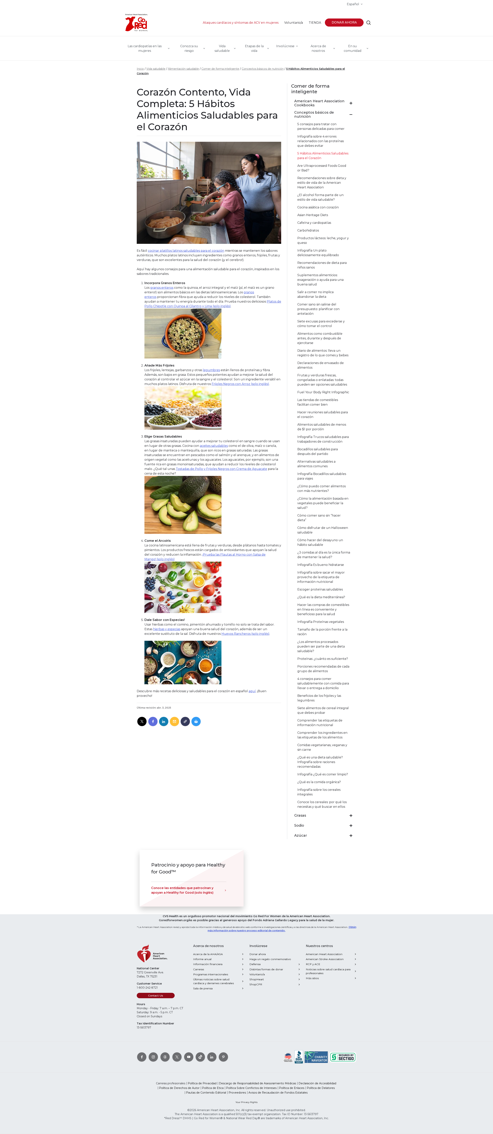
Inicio (140, 68)
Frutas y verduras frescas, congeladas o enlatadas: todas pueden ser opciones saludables (322, 379)
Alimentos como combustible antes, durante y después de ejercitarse (319, 338)
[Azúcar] (351, 835)
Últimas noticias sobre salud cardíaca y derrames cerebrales (213, 981)
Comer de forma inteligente (220, 68)
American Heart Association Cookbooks (319, 103)
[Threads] (165, 1057)
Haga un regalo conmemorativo (270, 959)
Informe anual (202, 959)
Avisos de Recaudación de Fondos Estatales (278, 1092)
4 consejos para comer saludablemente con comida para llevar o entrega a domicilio (323, 683)
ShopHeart (256, 979)
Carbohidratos (308, 230)
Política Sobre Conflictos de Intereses (251, 1088)
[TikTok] (200, 1057)
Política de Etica (213, 1088)
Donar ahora (257, 954)
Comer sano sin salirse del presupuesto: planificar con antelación (318, 309)
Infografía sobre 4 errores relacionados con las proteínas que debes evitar (320, 141)
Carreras (198, 969)
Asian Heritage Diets (312, 215)
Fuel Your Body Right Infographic (323, 392)
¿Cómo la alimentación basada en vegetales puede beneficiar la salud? (322, 503)
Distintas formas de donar (266, 969)
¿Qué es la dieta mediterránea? (321, 597)
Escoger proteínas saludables (320, 589)
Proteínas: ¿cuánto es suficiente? (322, 659)
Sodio (299, 826)
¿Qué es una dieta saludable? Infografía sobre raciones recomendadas (320, 762)
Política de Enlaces (291, 1088)
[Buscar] (368, 22)
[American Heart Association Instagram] (153, 1057)
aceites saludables (214, 446)
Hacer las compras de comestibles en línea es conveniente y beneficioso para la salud (323, 609)
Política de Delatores (321, 1088)
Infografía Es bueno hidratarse (320, 565)
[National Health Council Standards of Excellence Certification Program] (288, 1057)
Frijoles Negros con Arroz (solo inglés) (240, 384)
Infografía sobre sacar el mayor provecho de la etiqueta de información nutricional (321, 577)
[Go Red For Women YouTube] (189, 1057)
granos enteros (161, 287)
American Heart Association (324, 954)
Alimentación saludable (183, 68)
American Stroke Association (325, 959)
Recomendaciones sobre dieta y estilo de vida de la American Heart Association (321, 182)
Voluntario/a (257, 974)
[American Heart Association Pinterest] (223, 1057)
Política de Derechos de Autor (179, 1088)
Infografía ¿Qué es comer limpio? (322, 774)
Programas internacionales (210, 974)
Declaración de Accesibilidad (317, 1083)
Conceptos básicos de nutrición (263, 68)
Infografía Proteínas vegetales (320, 622)
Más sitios (312, 978)
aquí (252, 691)
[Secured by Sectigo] (342, 1057)
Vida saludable (155, 68)
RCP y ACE (313, 964)
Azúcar (300, 836)
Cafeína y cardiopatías (314, 223)
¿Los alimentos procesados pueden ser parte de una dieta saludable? (321, 646)
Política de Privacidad (202, 1083)
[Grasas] (351, 815)
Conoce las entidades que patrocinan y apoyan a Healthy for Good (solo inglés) (182, 890)
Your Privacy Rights (246, 1102)
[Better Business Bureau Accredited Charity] (298, 1057)
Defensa (255, 964)
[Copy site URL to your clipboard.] (185, 722)
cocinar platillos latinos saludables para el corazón (186, 250)
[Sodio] (351, 825)
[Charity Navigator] (316, 1057)
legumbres (211, 370)
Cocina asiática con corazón (318, 207)
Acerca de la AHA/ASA (208, 954)
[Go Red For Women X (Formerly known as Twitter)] (177, 1057)
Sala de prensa (203, 988)
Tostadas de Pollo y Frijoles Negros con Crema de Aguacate (221, 469)
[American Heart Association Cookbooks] (351, 103)
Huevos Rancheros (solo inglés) (245, 634)
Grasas (300, 816)
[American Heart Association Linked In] (212, 1057)
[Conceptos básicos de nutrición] (351, 114)
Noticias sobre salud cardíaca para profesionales (328, 971)
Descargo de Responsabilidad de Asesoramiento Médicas (257, 1083)
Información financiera (207, 964)
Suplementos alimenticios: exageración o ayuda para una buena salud (320, 279)
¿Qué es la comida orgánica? (319, 782)
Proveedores (237, 1092)
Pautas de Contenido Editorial (206, 1092)
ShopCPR (255, 984)
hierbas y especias (166, 629)
